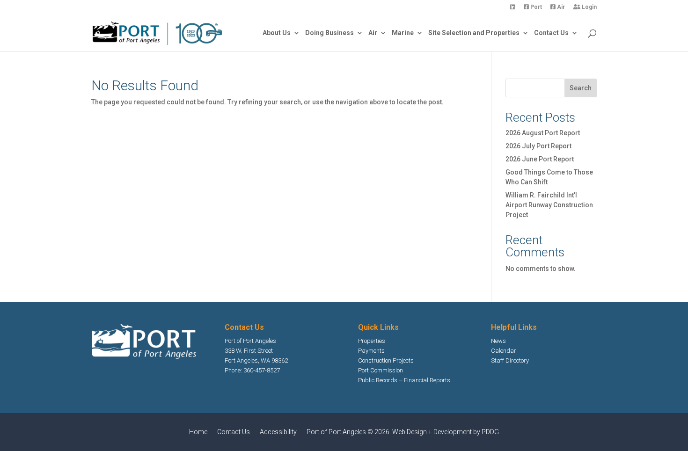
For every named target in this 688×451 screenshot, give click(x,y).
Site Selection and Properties (474, 32)
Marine (403, 32)
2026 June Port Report (539, 159)
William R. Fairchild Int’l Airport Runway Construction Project (549, 204)
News (498, 340)
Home (198, 432)
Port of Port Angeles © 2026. (349, 432)
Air (560, 7)
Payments (371, 350)
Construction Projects (386, 360)
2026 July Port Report (538, 146)
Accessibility (278, 432)
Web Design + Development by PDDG (445, 432)
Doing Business (329, 32)
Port (535, 7)
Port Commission (380, 370)
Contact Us (551, 32)
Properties (371, 340)
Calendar (503, 350)
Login (588, 7)
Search (581, 88)
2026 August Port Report (542, 133)
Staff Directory (510, 360)
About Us (277, 32)
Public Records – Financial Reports (404, 380)
